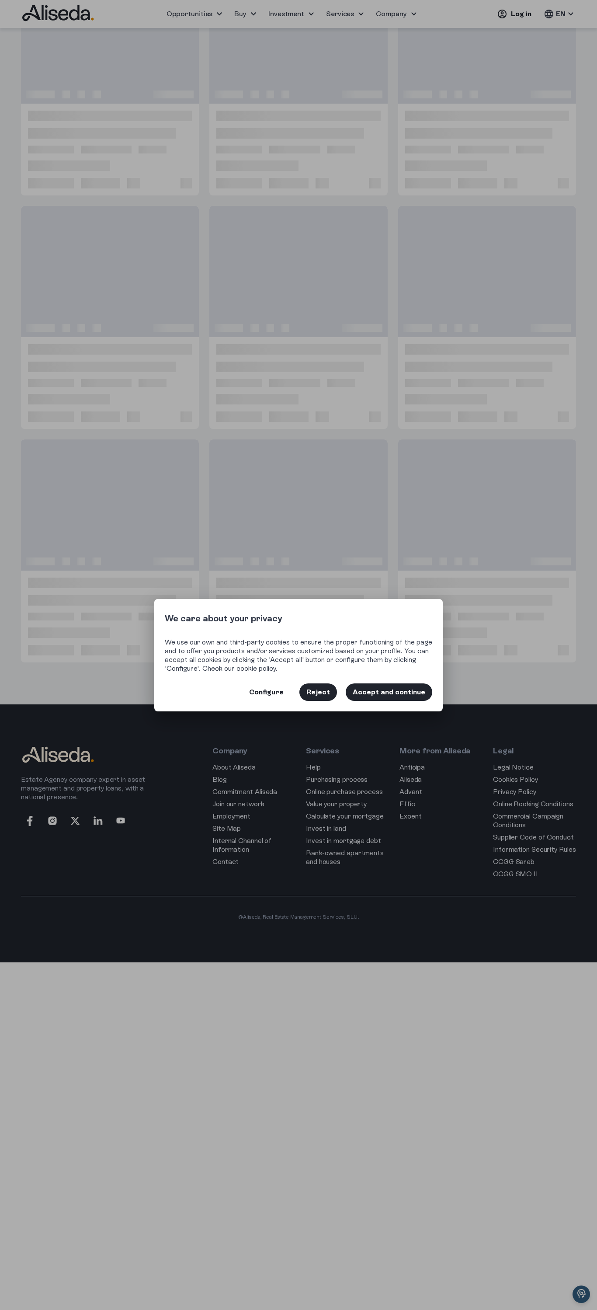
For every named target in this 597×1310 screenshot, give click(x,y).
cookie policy (256, 668)
